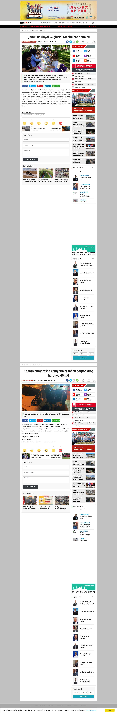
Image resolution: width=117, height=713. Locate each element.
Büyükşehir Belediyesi (37, 30)
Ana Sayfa (25, 30)
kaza (39, 441)
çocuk (42, 114)
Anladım (109, 710)
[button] (92, 168)
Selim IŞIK (83, 192)
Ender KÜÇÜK (84, 184)
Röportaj (79, 22)
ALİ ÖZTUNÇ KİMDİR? (87, 333)
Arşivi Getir (83, 358)
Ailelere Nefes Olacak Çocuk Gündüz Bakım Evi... (61, 181)
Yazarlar (69, 26)
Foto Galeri (63, 26)
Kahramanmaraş (46, 22)
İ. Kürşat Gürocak (85, 176)
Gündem (54, 22)
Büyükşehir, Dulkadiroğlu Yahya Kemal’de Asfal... (60, 508)
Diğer (85, 22)
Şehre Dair (62, 22)
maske (37, 114)
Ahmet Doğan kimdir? (87, 273)
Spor (73, 22)
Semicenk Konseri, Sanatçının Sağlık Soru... (40, 26)
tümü (93, 258)
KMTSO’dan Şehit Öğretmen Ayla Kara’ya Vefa (30, 508)
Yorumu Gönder (30, 159)
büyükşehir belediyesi (28, 114)
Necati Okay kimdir (86, 290)
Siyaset (68, 22)
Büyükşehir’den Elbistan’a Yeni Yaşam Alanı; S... (45, 181)
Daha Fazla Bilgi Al (91, 710)
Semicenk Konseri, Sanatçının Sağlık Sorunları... (44, 508)
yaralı (44, 441)
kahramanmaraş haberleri (29, 441)
